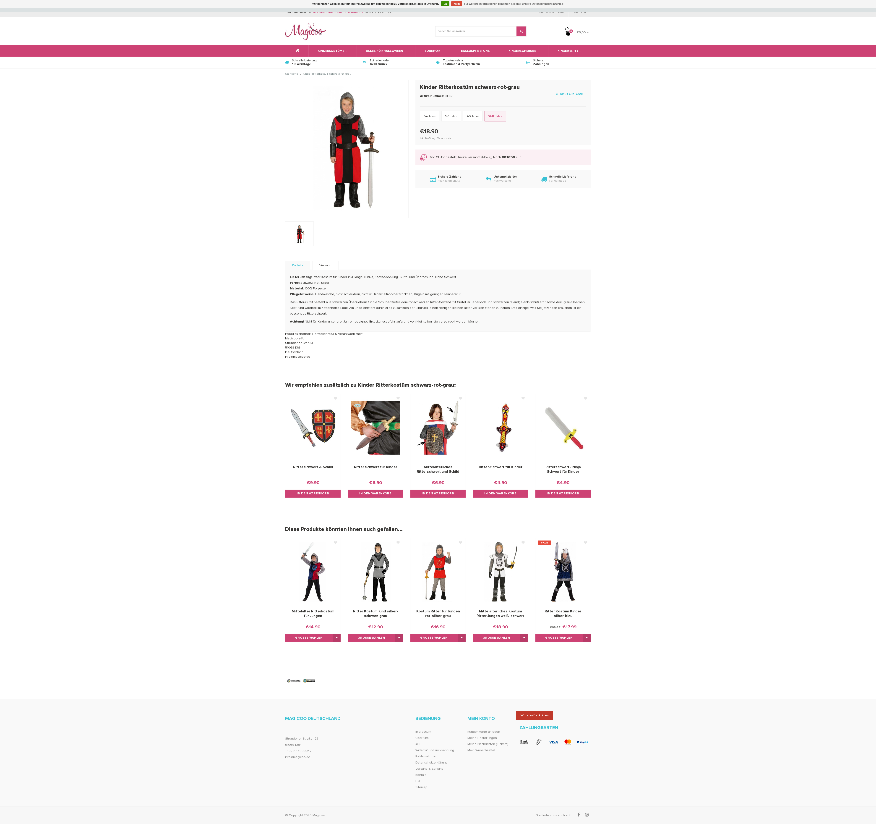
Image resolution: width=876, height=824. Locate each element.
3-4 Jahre (430, 116)
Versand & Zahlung (429, 768)
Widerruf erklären (535, 715)
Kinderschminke (522, 50)
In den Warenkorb (313, 493)
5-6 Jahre (451, 116)
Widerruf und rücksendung (434, 750)
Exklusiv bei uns (475, 50)
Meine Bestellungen (482, 738)
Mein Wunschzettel (551, 12)
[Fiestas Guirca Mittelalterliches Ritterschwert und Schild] (438, 427)
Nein (457, 3)
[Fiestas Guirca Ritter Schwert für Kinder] (375, 427)
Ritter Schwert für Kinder (375, 467)
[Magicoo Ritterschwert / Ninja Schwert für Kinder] (563, 427)
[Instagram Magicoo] (587, 815)
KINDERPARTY (568, 50)
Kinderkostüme (331, 50)
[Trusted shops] (301, 680)
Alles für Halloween (384, 50)
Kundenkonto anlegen (483, 731)
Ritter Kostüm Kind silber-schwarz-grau (375, 613)
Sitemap (421, 787)
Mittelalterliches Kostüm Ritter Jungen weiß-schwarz (500, 613)
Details (297, 265)
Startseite (291, 74)
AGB (418, 744)
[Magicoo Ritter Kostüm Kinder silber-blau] (563, 571)
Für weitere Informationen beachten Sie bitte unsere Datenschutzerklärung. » (514, 3)
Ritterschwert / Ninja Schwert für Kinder (563, 469)
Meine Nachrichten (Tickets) (487, 744)
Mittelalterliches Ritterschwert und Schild (438, 469)
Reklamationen (426, 756)
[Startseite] (297, 51)
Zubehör (432, 50)
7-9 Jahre (473, 116)
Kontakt (420, 775)
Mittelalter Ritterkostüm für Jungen (313, 613)
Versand (325, 265)
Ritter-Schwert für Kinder (500, 467)
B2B (418, 781)
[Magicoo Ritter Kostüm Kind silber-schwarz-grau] (375, 571)
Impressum (423, 731)
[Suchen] (521, 31)
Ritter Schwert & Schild (313, 467)
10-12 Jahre (495, 116)
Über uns (422, 738)
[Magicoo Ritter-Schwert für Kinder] (500, 427)
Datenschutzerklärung (431, 762)
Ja (445, 3)
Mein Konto (581, 12)
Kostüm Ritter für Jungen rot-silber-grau (438, 613)
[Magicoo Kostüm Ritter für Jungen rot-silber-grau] (438, 571)
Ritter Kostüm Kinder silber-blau (563, 613)
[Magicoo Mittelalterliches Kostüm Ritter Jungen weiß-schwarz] (500, 571)
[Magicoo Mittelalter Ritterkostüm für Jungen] (313, 571)
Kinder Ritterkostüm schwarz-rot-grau (327, 74)
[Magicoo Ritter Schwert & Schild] (313, 427)
